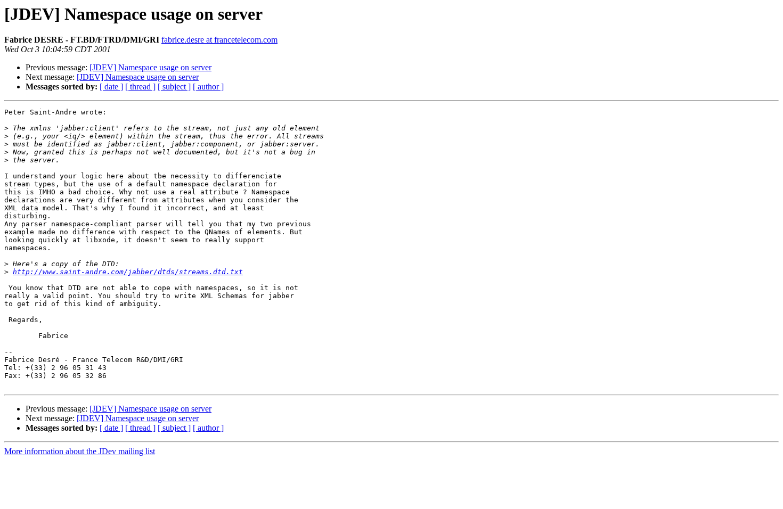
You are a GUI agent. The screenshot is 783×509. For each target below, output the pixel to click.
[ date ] (111, 86)
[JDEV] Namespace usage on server (150, 67)
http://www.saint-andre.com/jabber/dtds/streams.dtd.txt (128, 272)
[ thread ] (140, 86)
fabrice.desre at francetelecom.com (219, 39)
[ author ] (208, 86)
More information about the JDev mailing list (79, 451)
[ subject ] (174, 86)
